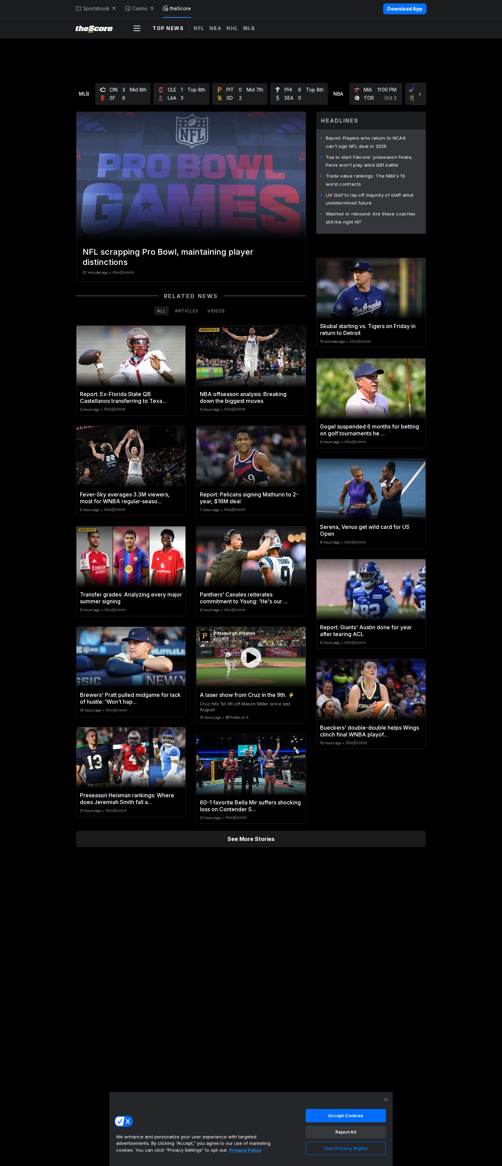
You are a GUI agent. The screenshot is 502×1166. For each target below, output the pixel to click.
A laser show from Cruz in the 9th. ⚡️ (247, 694)
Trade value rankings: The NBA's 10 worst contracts (365, 180)
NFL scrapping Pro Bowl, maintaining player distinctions (168, 257)
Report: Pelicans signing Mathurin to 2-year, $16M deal (249, 498)
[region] (251, 1129)
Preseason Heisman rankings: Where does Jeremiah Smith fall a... (127, 798)
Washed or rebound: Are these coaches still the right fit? (371, 218)
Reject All (346, 1132)
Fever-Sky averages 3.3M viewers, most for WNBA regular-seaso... (125, 498)
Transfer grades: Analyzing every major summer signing (131, 598)
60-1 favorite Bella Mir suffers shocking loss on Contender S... (250, 806)
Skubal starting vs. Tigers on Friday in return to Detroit (368, 329)
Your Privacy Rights (346, 1148)
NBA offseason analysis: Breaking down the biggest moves (243, 397)
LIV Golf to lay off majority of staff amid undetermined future (370, 199)
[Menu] (137, 28)
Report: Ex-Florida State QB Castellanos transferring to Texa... (123, 397)
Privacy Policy (245, 1150)
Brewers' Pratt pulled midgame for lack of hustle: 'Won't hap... (130, 698)
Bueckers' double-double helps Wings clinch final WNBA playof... (369, 731)
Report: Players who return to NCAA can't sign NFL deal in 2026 (366, 142)
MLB (249, 28)
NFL (199, 28)
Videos (216, 310)
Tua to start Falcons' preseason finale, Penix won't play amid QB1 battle (369, 161)
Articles (186, 310)
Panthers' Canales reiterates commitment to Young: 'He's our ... (244, 598)
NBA (215, 28)
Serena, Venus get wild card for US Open (364, 530)
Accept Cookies (346, 1115)
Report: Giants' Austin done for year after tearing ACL (366, 630)
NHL (232, 28)
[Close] (386, 1100)
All (161, 310)
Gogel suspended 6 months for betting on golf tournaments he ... (369, 430)
